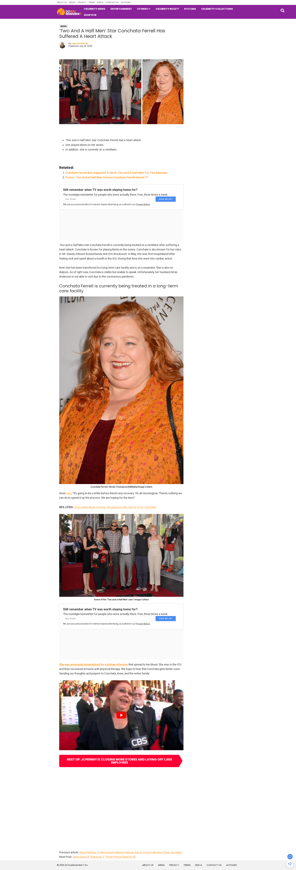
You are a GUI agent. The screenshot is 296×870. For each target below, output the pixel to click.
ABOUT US (62, 2)
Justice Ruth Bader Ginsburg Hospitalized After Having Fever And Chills (115, 507)
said (68, 493)
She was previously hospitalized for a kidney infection (93, 664)
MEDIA (72, 2)
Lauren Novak (80, 43)
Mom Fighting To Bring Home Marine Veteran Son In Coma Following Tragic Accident (130, 852)
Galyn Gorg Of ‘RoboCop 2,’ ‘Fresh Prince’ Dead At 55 (104, 856)
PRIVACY (82, 2)
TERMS (91, 2)
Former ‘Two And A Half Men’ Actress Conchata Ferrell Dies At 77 (106, 177)
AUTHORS (125, 2)
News (64, 26)
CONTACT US (112, 2)
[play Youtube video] (121, 715)
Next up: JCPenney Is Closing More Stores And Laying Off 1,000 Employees (119, 761)
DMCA (100, 2)
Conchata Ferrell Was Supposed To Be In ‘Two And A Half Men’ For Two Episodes (116, 172)
